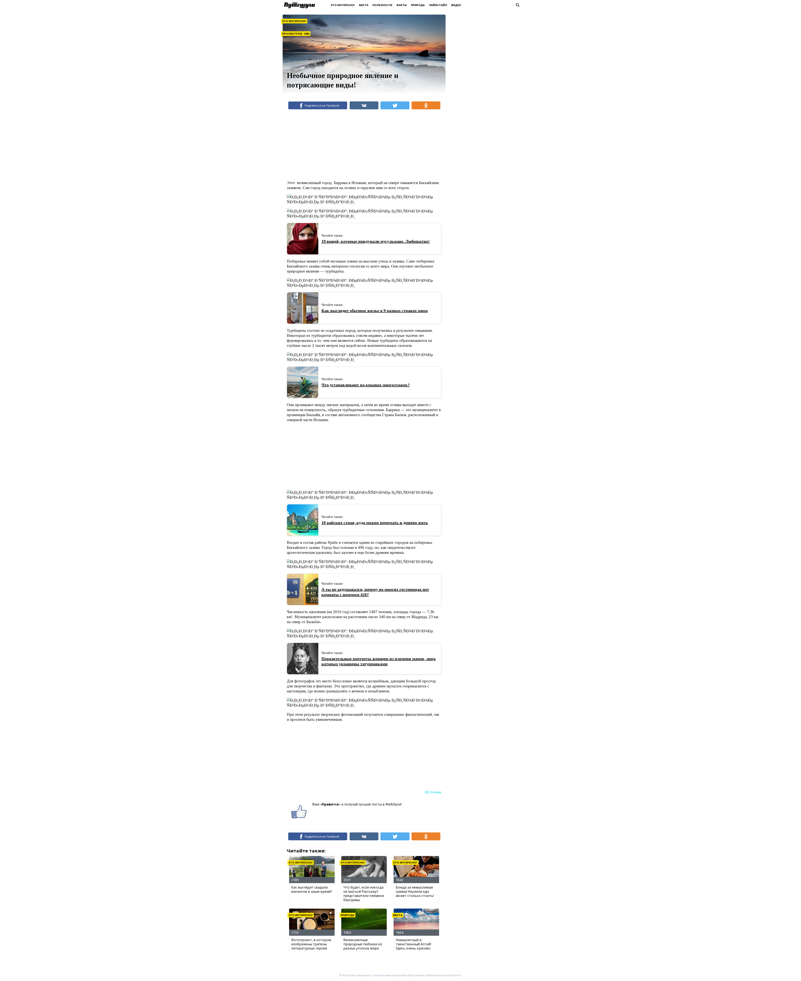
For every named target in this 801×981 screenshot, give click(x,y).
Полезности (382, 5)
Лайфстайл (438, 5)
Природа (418, 5)
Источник (433, 792)
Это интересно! (343, 5)
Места (363, 5)
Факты (401, 5)
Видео (456, 5)
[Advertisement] (363, 146)
